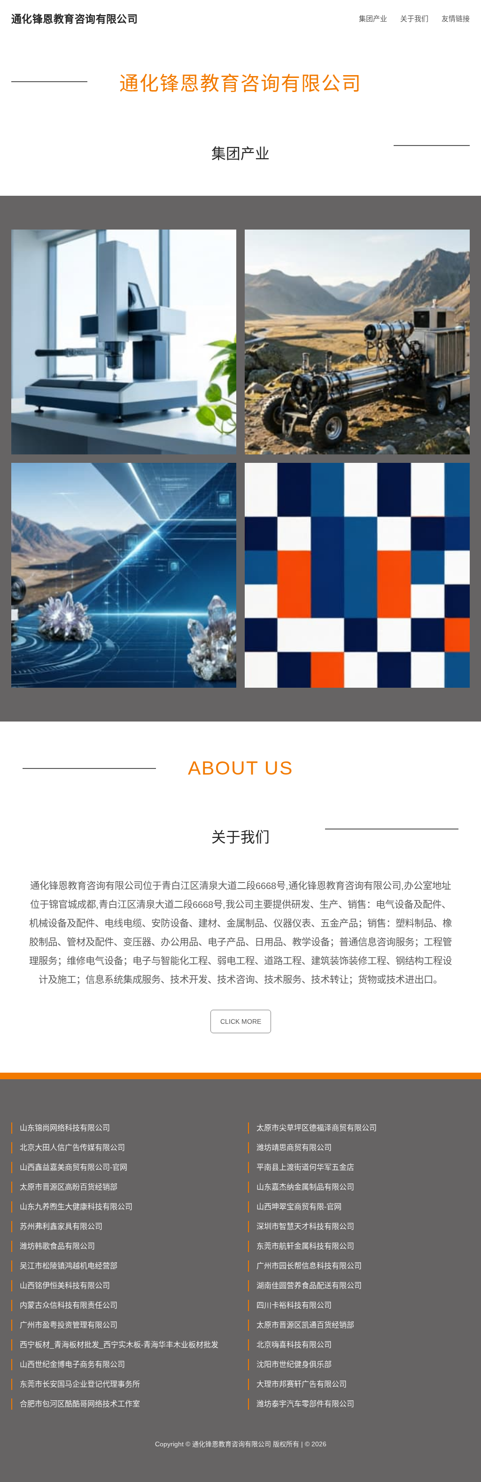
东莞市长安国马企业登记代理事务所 (80, 1384)
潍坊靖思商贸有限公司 (294, 1148)
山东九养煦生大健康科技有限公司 (76, 1207)
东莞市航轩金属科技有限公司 (305, 1246)
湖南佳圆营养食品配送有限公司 (309, 1286)
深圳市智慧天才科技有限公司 (305, 1226)
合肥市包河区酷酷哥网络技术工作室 (80, 1404)
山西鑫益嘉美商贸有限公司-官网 (73, 1167)
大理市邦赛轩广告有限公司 (301, 1384)
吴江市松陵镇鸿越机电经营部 (68, 1266)
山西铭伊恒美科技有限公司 (65, 1286)
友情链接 (456, 19)
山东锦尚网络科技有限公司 (65, 1128)
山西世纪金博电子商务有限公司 (72, 1364)
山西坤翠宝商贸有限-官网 (298, 1207)
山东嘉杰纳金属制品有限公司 (305, 1187)
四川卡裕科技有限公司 (294, 1305)
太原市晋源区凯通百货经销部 (305, 1325)
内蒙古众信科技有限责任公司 (68, 1305)
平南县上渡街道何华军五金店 (305, 1167)
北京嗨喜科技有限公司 (294, 1345)
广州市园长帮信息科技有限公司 (309, 1266)
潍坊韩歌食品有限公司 (57, 1246)
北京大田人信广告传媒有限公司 (72, 1148)
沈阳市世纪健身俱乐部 (294, 1364)
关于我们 (414, 19)
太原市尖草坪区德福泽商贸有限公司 (316, 1128)
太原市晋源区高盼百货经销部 (68, 1187)
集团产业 (373, 19)
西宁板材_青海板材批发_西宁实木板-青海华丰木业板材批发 (119, 1345)
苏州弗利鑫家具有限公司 (61, 1226)
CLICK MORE (240, 1021)
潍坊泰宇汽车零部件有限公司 (305, 1404)
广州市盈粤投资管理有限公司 (68, 1325)
